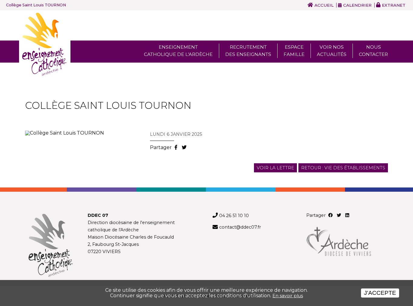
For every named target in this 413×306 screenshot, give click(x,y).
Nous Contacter (373, 50)
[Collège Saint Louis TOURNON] (81, 133)
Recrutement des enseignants (248, 50)
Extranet (393, 5)
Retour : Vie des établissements (343, 168)
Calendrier (357, 5)
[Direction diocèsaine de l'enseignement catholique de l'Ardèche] (50, 246)
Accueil (323, 5)
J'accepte (380, 293)
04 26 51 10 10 (234, 215)
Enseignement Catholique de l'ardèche (178, 50)
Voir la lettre (275, 168)
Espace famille (294, 50)
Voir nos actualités (331, 50)
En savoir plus (287, 295)
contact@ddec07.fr (240, 227)
